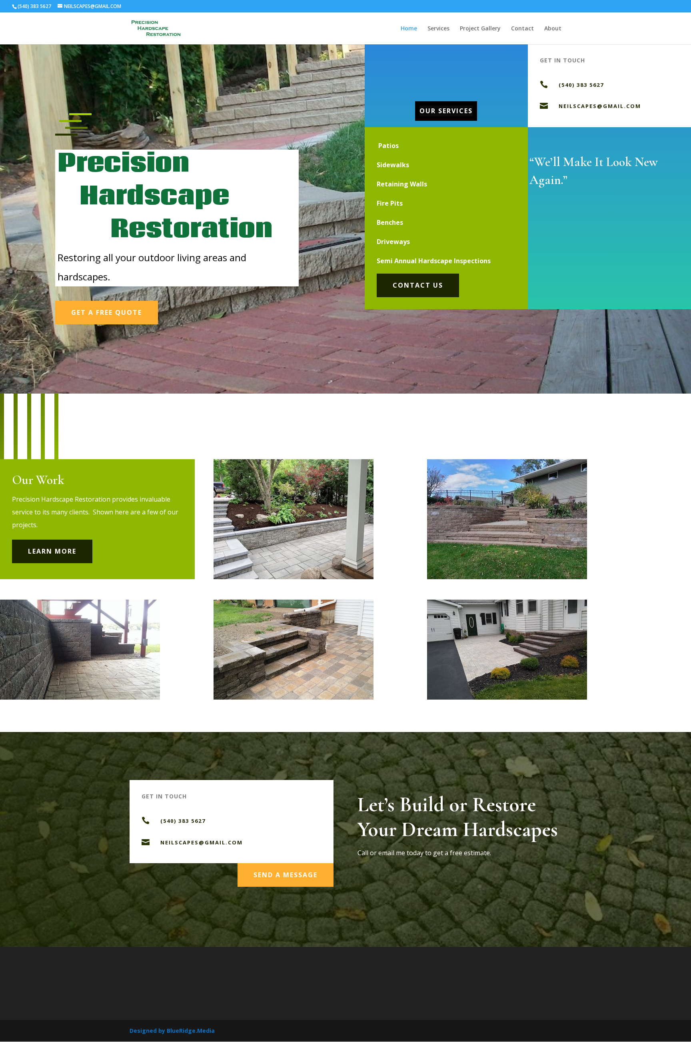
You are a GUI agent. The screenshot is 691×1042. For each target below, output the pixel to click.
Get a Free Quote (106, 312)
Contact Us (418, 285)
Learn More (52, 551)
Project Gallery (480, 29)
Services (438, 29)
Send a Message (286, 874)
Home (409, 29)
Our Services (446, 110)
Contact (522, 29)
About (552, 29)
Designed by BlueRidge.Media (172, 1030)
